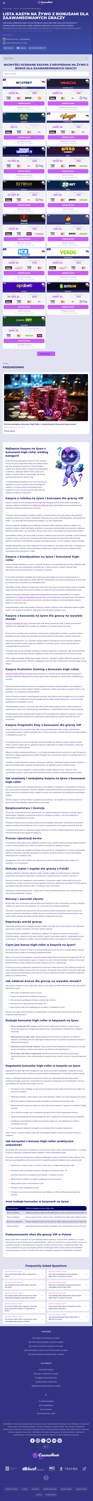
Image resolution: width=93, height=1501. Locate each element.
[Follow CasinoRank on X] (43, 1440)
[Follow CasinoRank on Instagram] (38, 1440)
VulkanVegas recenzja (68, 141)
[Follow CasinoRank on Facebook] (32, 1440)
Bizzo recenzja (68, 175)
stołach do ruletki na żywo (43, 505)
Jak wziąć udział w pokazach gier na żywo (46, 1354)
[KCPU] (52, 1468)
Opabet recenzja (24, 311)
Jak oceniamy (46, 1409)
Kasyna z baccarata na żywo (16, 623)
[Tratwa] (68, 1468)
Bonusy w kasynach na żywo (46, 1373)
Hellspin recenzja (68, 243)
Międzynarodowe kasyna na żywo (46, 1386)
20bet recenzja (68, 209)
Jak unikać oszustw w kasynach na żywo (46, 1346)
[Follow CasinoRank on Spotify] (54, 1440)
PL (45, 1447)
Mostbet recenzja (24, 107)
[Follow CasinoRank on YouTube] (48, 1440)
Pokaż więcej (45, 354)
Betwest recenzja (24, 209)
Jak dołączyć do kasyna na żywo (46, 1338)
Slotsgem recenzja (68, 311)
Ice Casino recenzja (24, 277)
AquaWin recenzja (24, 141)
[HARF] (33, 1468)
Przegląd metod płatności (46, 1377)
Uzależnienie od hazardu (46, 1382)
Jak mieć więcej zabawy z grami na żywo (46, 1342)
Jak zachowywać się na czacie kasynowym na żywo (46, 1350)
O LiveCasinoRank (46, 1401)
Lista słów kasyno (46, 1369)
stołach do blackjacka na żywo (30, 597)
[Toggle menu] (4, 3)
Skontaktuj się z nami (46, 1413)
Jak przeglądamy (46, 1405)
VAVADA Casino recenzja (68, 107)
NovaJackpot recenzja (24, 175)
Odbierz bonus (24, 103)
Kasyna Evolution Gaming (15, 674)
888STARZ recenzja (24, 243)
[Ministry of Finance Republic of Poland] (11, 1468)
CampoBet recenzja (24, 344)
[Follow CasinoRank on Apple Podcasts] (59, 1440)
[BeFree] (84, 1468)
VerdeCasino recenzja (68, 277)
